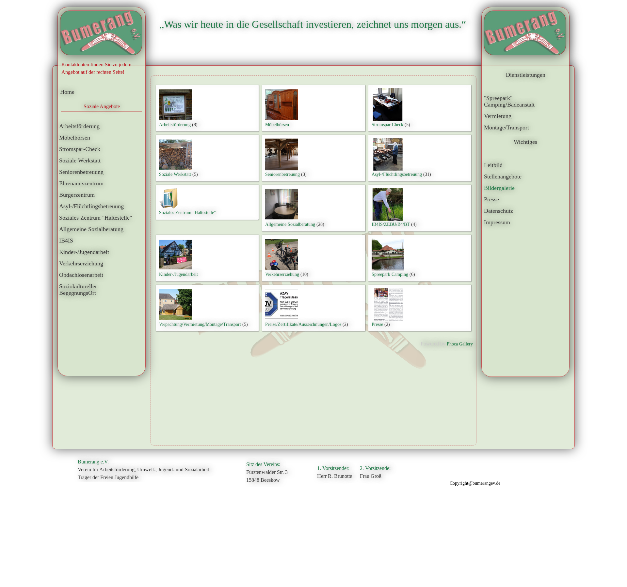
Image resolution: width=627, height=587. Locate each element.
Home (67, 92)
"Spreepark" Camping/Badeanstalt (509, 101)
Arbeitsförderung (79, 126)
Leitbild (493, 165)
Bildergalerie (499, 188)
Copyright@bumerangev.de (475, 483)
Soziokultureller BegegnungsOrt (78, 289)
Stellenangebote (503, 176)
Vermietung (497, 116)
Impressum (497, 222)
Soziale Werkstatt (80, 160)
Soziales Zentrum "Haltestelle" (95, 217)
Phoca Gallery (460, 344)
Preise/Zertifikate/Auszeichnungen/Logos (303, 324)
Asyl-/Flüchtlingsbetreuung (91, 206)
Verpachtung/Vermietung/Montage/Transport (200, 324)
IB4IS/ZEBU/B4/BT (391, 224)
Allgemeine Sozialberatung (91, 229)
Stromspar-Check (79, 149)
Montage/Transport (506, 127)
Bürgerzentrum (77, 195)
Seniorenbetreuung (81, 172)
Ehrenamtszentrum (81, 183)
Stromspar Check (387, 124)
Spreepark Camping (390, 274)
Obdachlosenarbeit (81, 275)
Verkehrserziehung (81, 263)
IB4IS (66, 240)
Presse (377, 324)
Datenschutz (498, 211)
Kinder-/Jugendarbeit (84, 252)
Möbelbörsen (74, 137)
